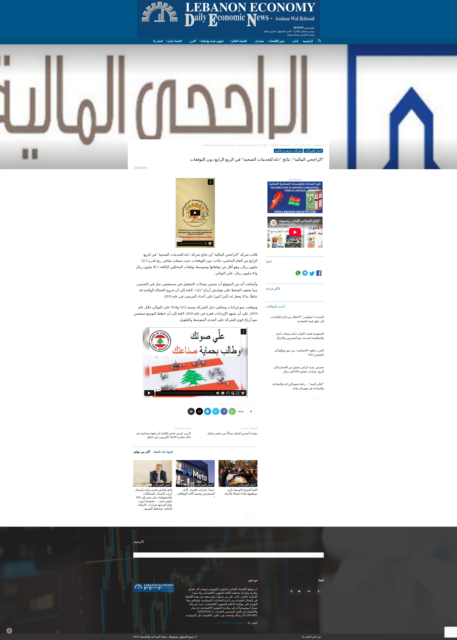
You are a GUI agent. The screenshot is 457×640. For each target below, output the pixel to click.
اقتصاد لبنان (175, 40)
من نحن (316, 636)
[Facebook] (224, 411)
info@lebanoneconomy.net (231, 622)
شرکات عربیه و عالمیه (288, 150)
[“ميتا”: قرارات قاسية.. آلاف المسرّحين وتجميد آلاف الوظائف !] (195, 473)
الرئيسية (308, 40)
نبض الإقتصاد (276, 40)
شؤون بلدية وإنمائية (212, 40)
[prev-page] (254, 516)
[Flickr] (308, 591)
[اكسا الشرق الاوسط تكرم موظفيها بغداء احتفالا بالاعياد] (238, 473)
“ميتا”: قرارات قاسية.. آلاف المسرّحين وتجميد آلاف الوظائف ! (196, 493)
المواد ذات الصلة (163, 451)
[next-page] (248, 516)
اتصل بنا (158, 40)
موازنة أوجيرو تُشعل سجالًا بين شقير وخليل (232, 433)
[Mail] (299, 591)
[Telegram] (207, 411)
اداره (295, 40)
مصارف (259, 40)
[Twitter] (215, 411)
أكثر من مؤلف (141, 451)
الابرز (193, 40)
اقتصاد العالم (239, 40)
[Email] (199, 411)
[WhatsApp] (232, 411)
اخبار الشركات (302, 144)
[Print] (191, 411)
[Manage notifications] (9, 631)
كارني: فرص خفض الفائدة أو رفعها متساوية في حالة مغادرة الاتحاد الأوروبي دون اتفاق (163, 435)
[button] (319, 41)
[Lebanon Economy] (228, 19)
